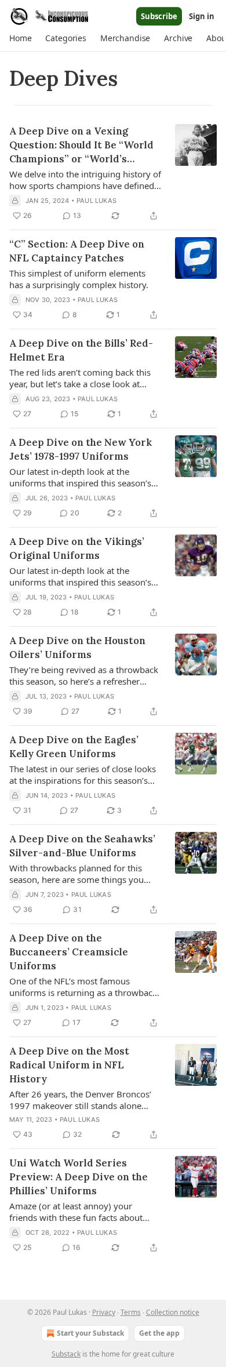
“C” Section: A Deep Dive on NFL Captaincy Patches (76, 251)
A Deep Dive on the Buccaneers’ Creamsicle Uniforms (68, 952)
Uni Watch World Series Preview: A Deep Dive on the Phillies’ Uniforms (78, 1177)
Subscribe (159, 16)
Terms (131, 1312)
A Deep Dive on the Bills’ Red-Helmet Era (81, 350)
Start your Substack (90, 1333)
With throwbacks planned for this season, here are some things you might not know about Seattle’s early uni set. (82, 873)
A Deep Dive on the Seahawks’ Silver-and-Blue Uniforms (82, 845)
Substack (66, 1354)
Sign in (201, 16)
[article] (113, 173)
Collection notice (172, 1312)
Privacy (103, 1312)
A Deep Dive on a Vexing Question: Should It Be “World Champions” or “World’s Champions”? (81, 145)
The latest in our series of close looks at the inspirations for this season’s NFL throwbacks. (82, 774)
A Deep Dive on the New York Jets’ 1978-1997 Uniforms (80, 449)
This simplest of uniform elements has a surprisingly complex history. (78, 278)
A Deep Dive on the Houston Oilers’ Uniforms (77, 647)
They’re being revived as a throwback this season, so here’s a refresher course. (83, 675)
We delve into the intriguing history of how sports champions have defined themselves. (85, 179)
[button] (20, 38)
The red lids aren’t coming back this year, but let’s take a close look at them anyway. (80, 378)
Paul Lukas (96, 201)
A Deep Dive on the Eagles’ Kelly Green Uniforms (73, 746)
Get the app (159, 1333)
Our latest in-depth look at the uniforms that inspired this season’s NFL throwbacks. (80, 477)
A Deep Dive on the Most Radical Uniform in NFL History (69, 1065)
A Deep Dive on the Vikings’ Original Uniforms (76, 548)
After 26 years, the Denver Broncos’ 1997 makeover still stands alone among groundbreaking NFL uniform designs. (83, 1099)
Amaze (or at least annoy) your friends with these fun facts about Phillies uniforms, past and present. (79, 1211)
